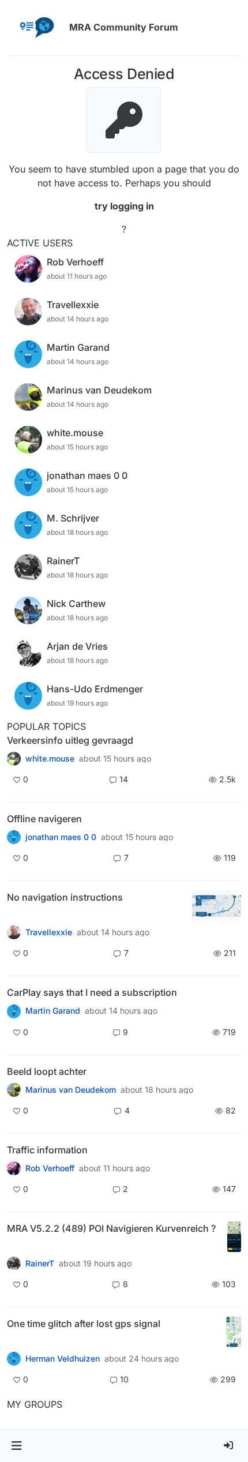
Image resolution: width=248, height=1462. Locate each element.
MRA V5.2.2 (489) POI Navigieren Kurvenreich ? (111, 1228)
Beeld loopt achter (47, 1071)
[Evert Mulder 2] (14, 1168)
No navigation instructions (65, 897)
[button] (16, 1445)
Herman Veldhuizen (62, 1359)
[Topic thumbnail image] (216, 905)
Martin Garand (52, 1011)
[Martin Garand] (14, 1011)
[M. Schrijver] (14, 759)
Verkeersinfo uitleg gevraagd (70, 740)
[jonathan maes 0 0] (14, 837)
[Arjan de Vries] (14, 1090)
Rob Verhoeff (49, 1168)
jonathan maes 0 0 (60, 837)
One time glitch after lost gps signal (83, 1323)
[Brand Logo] (36, 28)
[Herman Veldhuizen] (14, 1359)
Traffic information (47, 1150)
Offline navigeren (44, 818)
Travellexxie (48, 932)
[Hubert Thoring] (14, 1263)
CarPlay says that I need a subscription (92, 992)
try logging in (124, 206)
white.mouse (49, 759)
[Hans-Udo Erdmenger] (14, 932)
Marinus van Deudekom (70, 1090)
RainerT (39, 1263)
